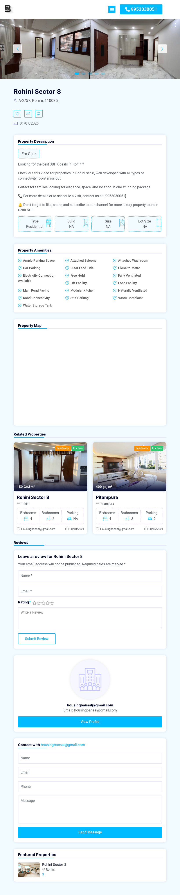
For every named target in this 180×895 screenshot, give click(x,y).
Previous (17, 48)
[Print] (39, 114)
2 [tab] (83, 73)
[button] (111, 9)
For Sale (78, 448)
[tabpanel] (45, 49)
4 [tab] (96, 73)
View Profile (90, 722)
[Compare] (28, 114)
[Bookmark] (17, 114)
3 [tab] (90, 73)
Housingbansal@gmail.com (38, 529)
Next (162, 48)
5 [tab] (103, 73)
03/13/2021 (77, 529)
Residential (63, 448)
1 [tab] (77, 73)
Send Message (90, 832)
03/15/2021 (156, 529)
